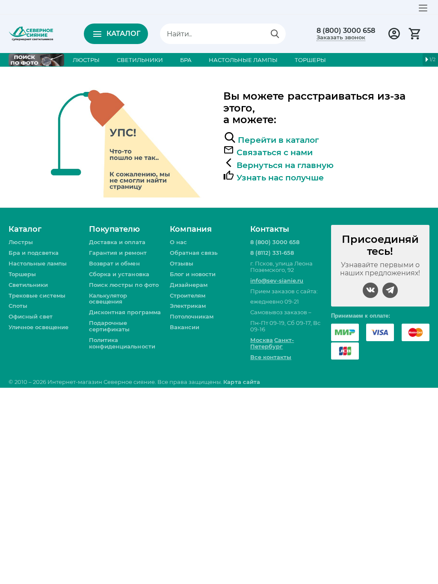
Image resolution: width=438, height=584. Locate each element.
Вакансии (184, 327)
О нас (178, 242)
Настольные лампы (38, 263)
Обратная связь (194, 252)
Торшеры (22, 274)
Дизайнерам (188, 284)
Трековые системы (37, 295)
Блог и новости (193, 274)
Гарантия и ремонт (117, 252)
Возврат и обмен (114, 263)
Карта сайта (241, 381)
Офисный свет (31, 316)
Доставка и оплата (117, 242)
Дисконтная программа (124, 312)
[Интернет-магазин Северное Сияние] (31, 32)
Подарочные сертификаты (109, 326)
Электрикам (188, 305)
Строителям (187, 295)
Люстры (21, 242)
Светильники (28, 284)
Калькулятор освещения (108, 298)
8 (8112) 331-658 (272, 252)
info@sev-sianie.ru (276, 280)
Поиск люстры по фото (123, 284)
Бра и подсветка (34, 252)
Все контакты (270, 357)
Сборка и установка (119, 274)
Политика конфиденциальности (122, 343)
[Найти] (275, 33)
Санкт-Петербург (272, 343)
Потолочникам (191, 316)
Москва (261, 339)
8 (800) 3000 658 (346, 30)
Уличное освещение (38, 327)
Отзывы (181, 263)
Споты (18, 305)
